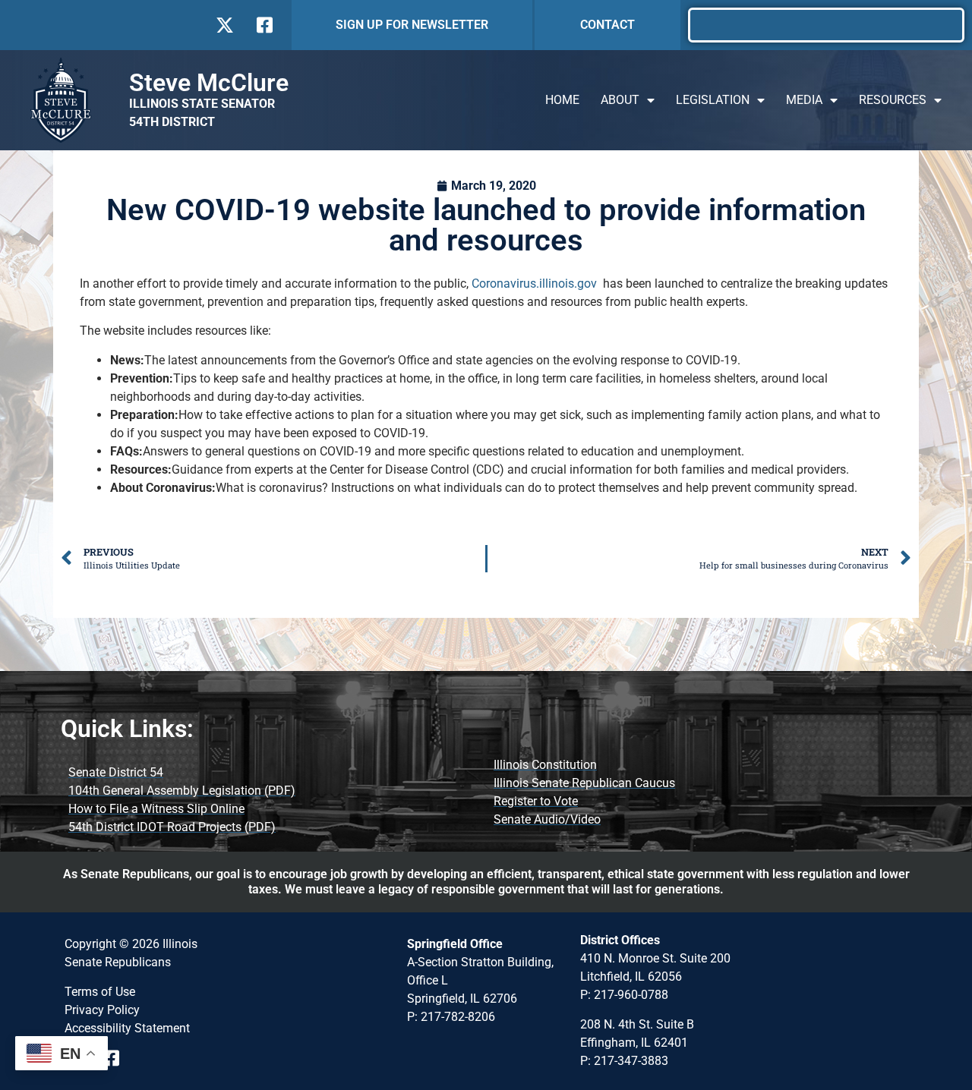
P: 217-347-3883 (624, 1061)
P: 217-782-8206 (451, 1017)
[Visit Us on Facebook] (263, 25)
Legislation (713, 100)
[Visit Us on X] (224, 25)
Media (804, 100)
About (620, 100)
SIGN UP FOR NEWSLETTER (412, 24)
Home (562, 100)
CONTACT (607, 24)
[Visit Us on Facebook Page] (116, 1058)
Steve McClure (209, 82)
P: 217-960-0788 (624, 995)
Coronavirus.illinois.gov (534, 283)
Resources (892, 100)
